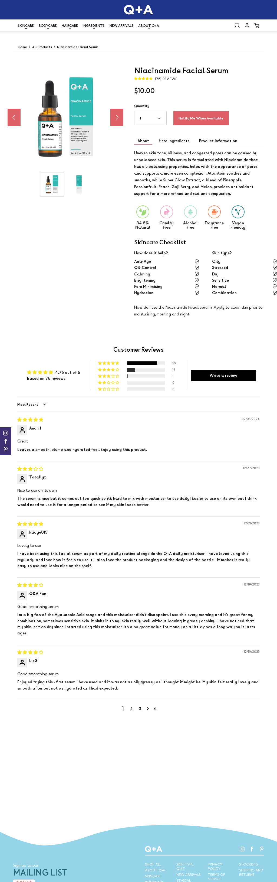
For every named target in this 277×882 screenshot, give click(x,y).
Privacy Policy (215, 866)
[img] (155, 79)
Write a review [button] (223, 375)
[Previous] (14, 117)
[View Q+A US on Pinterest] (261, 849)
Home (22, 47)
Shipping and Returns (251, 872)
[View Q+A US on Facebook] (251, 849)
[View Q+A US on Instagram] (242, 849)
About (143, 140)
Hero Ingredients (174, 140)
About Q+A (155, 870)
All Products (42, 47)
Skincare (153, 876)
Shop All (153, 864)
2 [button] (131, 708)
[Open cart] (256, 25)
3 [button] (140, 708)
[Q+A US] (138, 10)
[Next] (116, 117)
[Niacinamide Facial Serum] (52, 184)
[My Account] (247, 25)
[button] (237, 25)
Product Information (218, 140)
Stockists (248, 864)
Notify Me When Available (201, 118)
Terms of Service (216, 876)
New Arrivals (121, 25)
